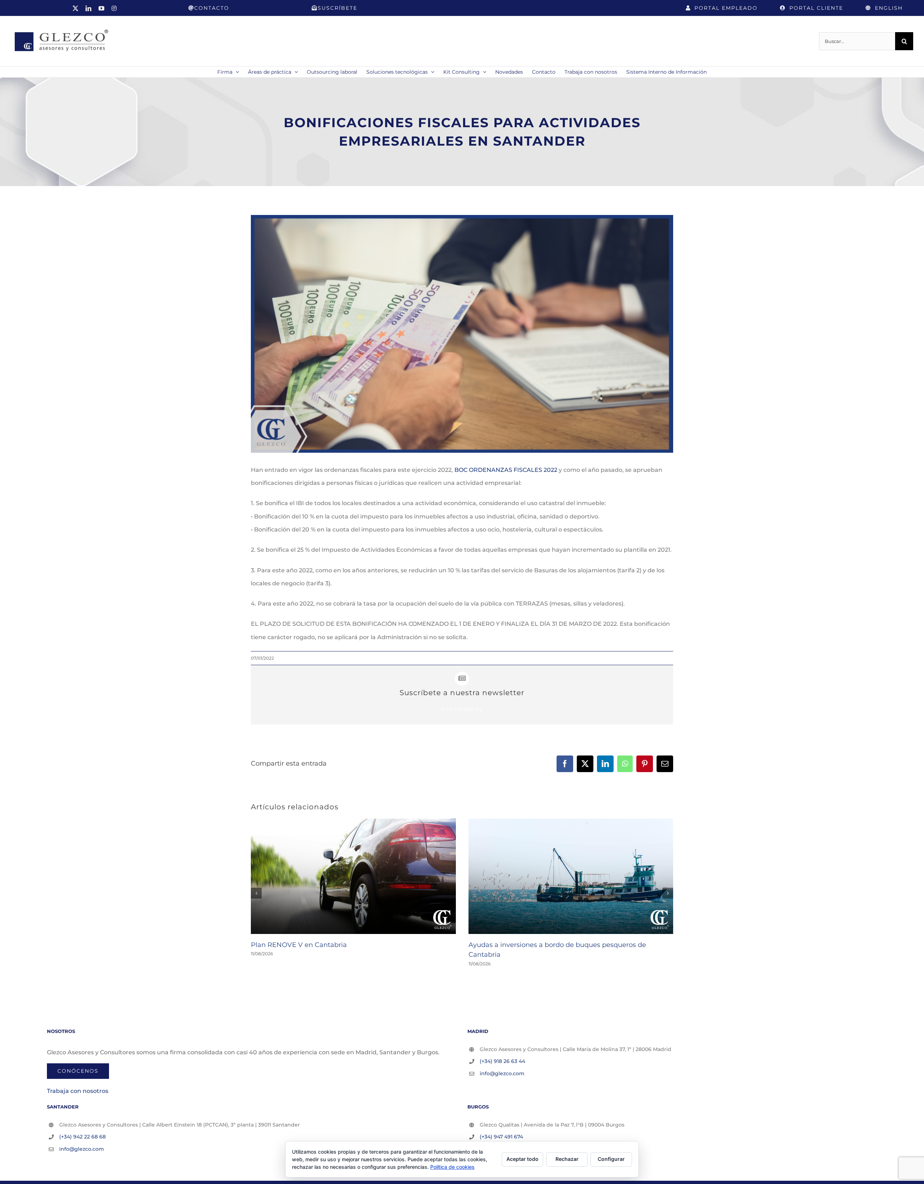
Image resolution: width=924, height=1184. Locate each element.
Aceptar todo (522, 1159)
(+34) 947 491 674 (501, 1136)
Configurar (611, 1159)
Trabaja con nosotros (77, 1091)
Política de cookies (452, 1167)
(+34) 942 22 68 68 (82, 1136)
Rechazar (567, 1159)
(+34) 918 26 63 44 (502, 1061)
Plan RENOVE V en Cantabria (299, 945)
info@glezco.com (502, 1073)
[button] (256, 893)
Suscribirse (462, 709)
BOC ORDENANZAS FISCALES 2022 (505, 469)
